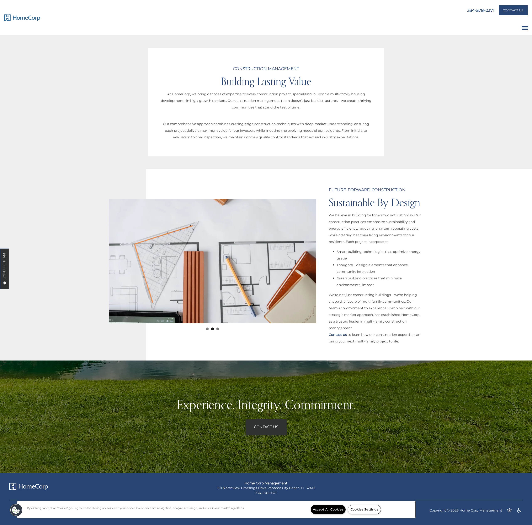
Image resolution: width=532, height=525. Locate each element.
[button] (513, 10)
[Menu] (525, 28)
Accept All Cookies (328, 509)
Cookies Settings (364, 509)
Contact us (338, 334)
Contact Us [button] (266, 427)
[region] (216, 509)
